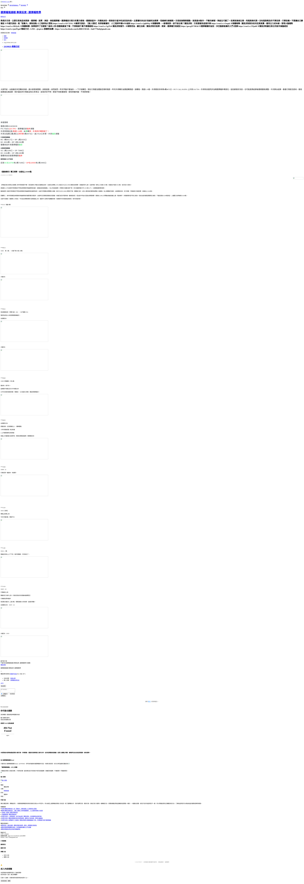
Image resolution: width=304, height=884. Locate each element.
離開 (9, 880)
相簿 (5, 36)
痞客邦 (12, 674)
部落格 (6, 38)
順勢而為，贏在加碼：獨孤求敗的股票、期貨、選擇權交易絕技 (19, 825)
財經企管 (13, 678)
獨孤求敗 (3, 665)
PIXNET (140, 862)
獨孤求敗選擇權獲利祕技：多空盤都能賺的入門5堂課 (16, 827)
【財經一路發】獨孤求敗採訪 (9, 812)
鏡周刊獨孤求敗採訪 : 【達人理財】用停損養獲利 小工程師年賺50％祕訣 (22, 810)
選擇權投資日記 (14, 680)
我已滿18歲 (3, 880)
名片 (5, 39)
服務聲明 (167, 862)
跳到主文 (3, 16)
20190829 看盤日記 (11, 46)
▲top (2, 683)
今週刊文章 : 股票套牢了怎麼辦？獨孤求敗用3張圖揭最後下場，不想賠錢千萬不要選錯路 (26, 820)
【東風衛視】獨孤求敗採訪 (8, 814)
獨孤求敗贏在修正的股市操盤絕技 (10, 829)
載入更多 (3, 686)
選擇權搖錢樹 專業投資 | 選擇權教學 (21, 12)
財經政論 (13, 32)
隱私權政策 (160, 862)
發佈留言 (3, 695)
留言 (15, 674)
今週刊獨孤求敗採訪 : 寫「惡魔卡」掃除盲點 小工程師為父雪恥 (19, 808)
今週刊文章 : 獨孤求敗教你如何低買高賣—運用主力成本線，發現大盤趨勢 (22, 818)
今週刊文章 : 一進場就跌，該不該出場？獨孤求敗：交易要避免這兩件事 (21, 816)
